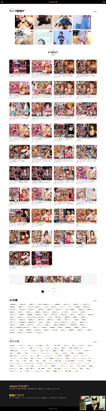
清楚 (49, 371)
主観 (68, 358)
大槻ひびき (24, 304)
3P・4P (41, 348)
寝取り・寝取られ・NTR (77, 348)
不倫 (57, 353)
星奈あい (48, 325)
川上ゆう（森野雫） (71, 309)
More (95, 11)
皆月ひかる (87, 307)
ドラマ (71, 350)
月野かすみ (42, 319)
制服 (74, 353)
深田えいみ (82, 314)
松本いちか (68, 304)
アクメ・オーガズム (16, 363)
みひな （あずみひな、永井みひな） (37, 317)
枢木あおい (32, 309)
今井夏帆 (22, 325)
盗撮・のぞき (15, 355)
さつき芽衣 (66, 312)
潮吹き (65, 348)
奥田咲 (61, 327)
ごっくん (88, 363)
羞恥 (33, 358)
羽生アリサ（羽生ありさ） (62, 322)
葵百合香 (30, 330)
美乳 (57, 348)
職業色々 (55, 366)
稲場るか (76, 317)
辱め (39, 355)
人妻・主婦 (58, 345)
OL (33, 355)
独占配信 (68, 355)
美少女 (67, 345)
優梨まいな (32, 319)
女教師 (92, 366)
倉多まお (73, 314)
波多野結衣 (14, 304)
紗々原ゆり (30, 332)
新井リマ (37, 327)
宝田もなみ (23, 319)
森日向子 (84, 312)
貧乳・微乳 (59, 361)
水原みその (14, 325)
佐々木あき (14, 309)
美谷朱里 (91, 314)
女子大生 (66, 353)
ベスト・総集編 (50, 358)
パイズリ (26, 350)
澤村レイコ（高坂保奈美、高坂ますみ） (21, 327)
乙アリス (63, 307)
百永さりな (31, 325)
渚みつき (55, 307)
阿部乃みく (81, 330)
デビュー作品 (24, 358)
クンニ (68, 368)
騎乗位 (56, 350)
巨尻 (28, 353)
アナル (66, 363)
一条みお (41, 322)
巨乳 (31, 345)
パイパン (36, 353)
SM (22, 371)
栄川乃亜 (56, 330)
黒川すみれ (55, 314)
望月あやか (84, 325)
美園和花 (13, 307)
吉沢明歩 (45, 327)
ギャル (77, 355)
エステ (72, 366)
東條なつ (85, 317)
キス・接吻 (59, 355)
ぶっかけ (63, 366)
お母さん (29, 371)
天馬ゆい (21, 312)
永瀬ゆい (85, 319)
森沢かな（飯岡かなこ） (46, 304)
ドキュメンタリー (47, 353)
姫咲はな (51, 309)
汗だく (75, 368)
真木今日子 (59, 317)
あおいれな (14, 314)
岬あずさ (47, 330)
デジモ (49, 348)
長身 (89, 368)
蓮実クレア (22, 307)
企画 (12, 353)
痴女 (91, 345)
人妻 (25, 361)
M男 (50, 368)
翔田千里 (39, 314)
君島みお (90, 309)
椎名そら (85, 327)
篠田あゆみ (32, 322)
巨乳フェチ (14, 368)
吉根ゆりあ (42, 309)
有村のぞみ (65, 314)
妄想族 (20, 353)
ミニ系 (21, 366)
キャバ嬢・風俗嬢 (71, 361)
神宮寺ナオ (84, 322)
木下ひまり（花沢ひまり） (35, 307)
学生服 (13, 366)
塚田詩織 (69, 327)
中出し (23, 345)
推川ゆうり (47, 312)
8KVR (78, 371)
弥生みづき (87, 304)
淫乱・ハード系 (46, 350)
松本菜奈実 (23, 322)
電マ (38, 361)
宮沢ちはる (39, 330)
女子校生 (35, 350)
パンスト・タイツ (44, 366)
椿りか (47, 314)
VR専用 (90, 361)
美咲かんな (56, 312)
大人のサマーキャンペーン (53, 363)
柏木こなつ (14, 322)
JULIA (71, 307)
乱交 (19, 361)
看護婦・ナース (58, 371)
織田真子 (72, 330)
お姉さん (88, 350)
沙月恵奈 (78, 307)
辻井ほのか (21, 317)
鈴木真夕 (13, 332)
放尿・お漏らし (32, 368)
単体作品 (14, 345)
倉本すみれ (60, 309)
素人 (49, 345)
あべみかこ (14, 330)
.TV (53, 2)
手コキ (40, 358)
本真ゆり (60, 319)
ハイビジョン (48, 355)
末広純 (13, 317)
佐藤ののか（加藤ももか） (61, 325)
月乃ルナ (75, 322)
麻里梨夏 (53, 327)
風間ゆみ (13, 312)
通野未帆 (68, 317)
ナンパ (80, 350)
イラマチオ (14, 358)
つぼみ (51, 317)
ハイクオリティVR (30, 363)
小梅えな (90, 330)
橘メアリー (69, 319)
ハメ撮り (32, 348)
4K (52, 361)
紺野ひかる (51, 319)
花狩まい (64, 330)
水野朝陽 (38, 312)
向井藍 (77, 319)
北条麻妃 (77, 327)
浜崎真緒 (58, 304)
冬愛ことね (14, 319)
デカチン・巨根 (82, 366)
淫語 (45, 361)
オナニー (84, 355)
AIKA (47, 307)
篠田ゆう (33, 304)
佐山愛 (22, 330)
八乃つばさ (75, 312)
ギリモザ (81, 361)
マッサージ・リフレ (77, 363)
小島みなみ (40, 332)
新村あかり (78, 304)
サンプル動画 (40, 345)
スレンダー (14, 348)
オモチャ (76, 358)
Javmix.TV (54, 408)
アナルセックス (40, 371)
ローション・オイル (87, 358)
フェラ (23, 348)
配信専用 (82, 353)
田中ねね (30, 312)
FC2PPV (83, 345)
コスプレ (25, 355)
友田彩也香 (74, 325)
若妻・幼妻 (69, 371)
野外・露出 (59, 368)
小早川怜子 (23, 309)
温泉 (82, 368)
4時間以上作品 (15, 350)
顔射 (64, 350)
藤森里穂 (31, 314)
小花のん (40, 325)
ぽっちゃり (14, 371)
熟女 (75, 345)
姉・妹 (41, 363)
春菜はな (82, 309)
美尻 (32, 361)
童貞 (22, 368)
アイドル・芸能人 (31, 366)
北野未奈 (22, 314)
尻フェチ (60, 358)
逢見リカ (21, 332)
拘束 (12, 361)
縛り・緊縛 (43, 368)
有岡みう (50, 322)
